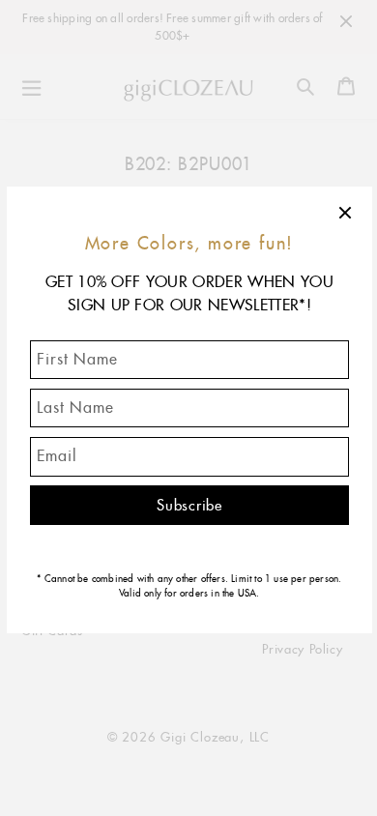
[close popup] (346, 213)
